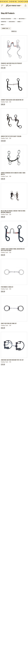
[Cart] (25, 5)
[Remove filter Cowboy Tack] (9, 28)
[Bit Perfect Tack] (13, 5)
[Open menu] (2, 5)
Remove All (14, 31)
